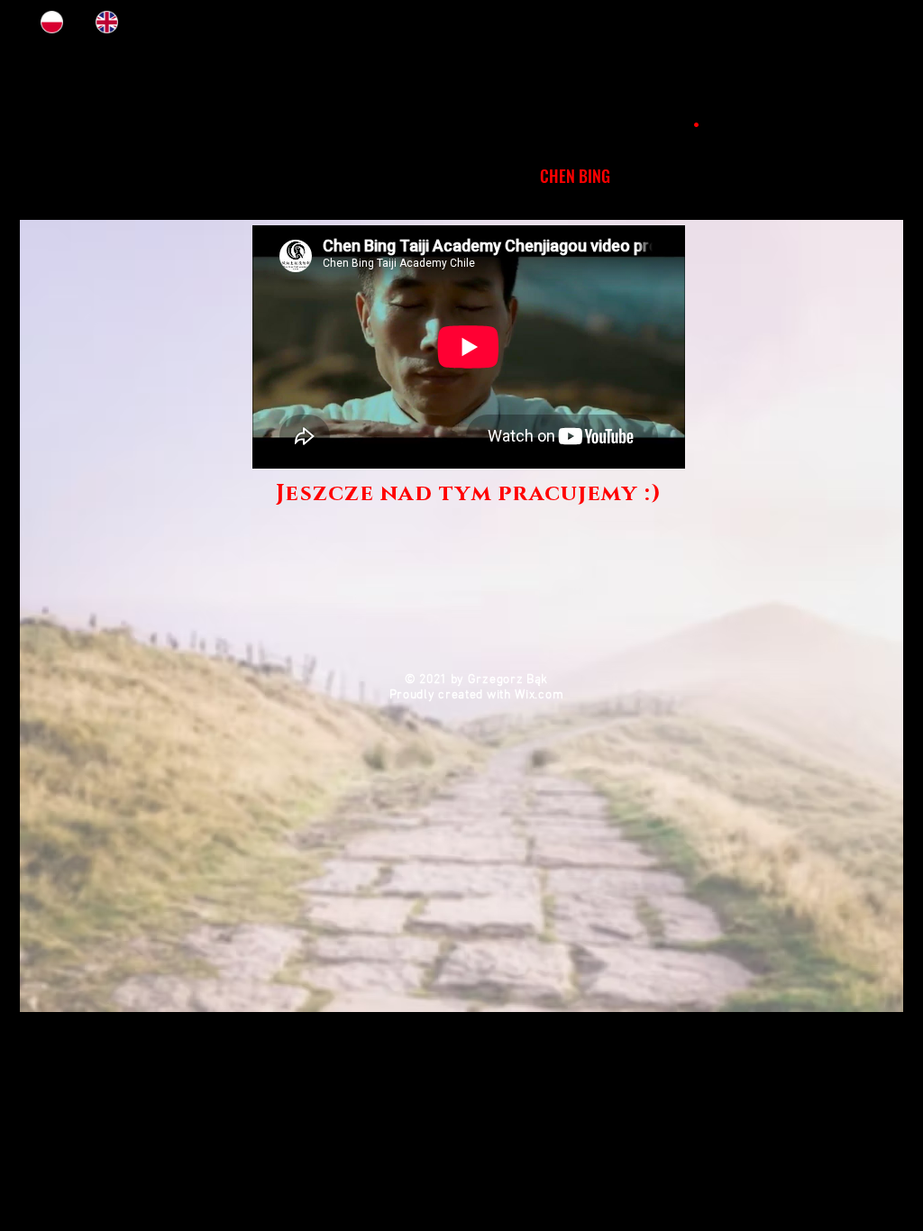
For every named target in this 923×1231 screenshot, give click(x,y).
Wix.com (539, 695)
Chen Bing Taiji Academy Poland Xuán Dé (461, 118)
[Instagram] (842, 22)
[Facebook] (877, 22)
